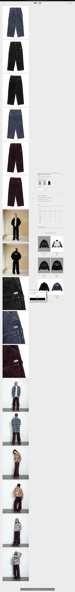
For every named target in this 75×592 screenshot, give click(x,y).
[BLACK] (40, 183)
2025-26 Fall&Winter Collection (43, 173)
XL (49, 189)
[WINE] (49, 183)
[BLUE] (45, 183)
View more (50, 301)
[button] (4, 3)
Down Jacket (44, 274)
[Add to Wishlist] (62, 174)
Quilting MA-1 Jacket (57, 274)
